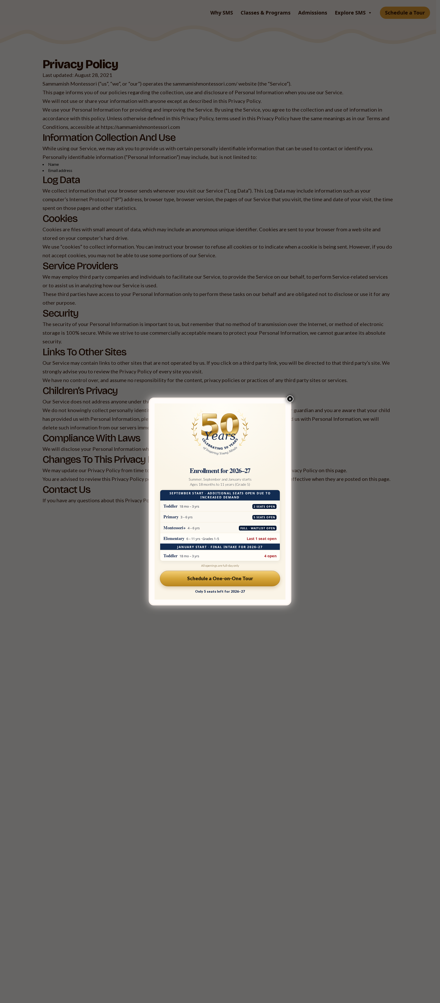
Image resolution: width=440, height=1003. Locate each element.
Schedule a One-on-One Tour (220, 578)
